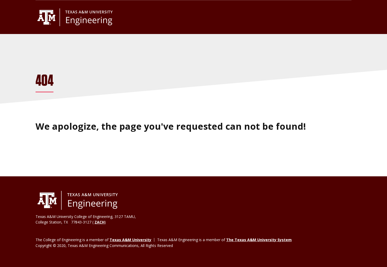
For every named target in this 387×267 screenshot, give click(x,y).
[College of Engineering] (78, 200)
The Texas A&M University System (259, 239)
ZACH (100, 222)
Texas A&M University (130, 239)
